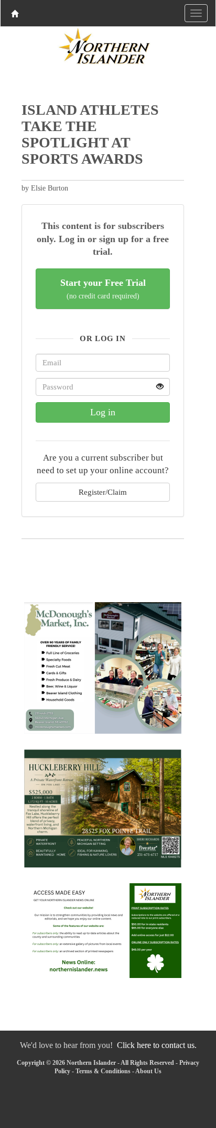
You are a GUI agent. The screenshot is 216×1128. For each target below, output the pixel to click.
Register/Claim (103, 491)
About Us (148, 1071)
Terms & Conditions (103, 1071)
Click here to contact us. (157, 1045)
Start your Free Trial (103, 288)
